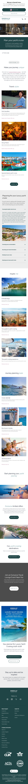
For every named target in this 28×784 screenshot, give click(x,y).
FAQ (2, 715)
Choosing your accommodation (8, 244)
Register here (13, 588)
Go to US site (15, 9)
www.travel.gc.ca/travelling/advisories (14, 780)
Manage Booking (5, 713)
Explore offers (13, 517)
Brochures (17, 711)
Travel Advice (4, 724)
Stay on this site (14, 13)
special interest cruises (15, 72)
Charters (3, 734)
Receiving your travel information (9, 249)
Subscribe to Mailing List (19, 715)
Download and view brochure (13, 656)
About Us (3, 729)
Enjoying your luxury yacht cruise (9, 260)
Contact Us (4, 711)
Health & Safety (5, 717)
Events (16, 717)
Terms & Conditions (6, 742)
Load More (13, 184)
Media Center (4, 738)
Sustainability (4, 740)
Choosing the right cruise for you (9, 209)
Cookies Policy (5, 747)
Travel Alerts (4, 719)
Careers (3, 736)
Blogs (16, 713)
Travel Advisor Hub (5, 721)
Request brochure (13, 661)
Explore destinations (13, 556)
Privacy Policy (4, 745)
